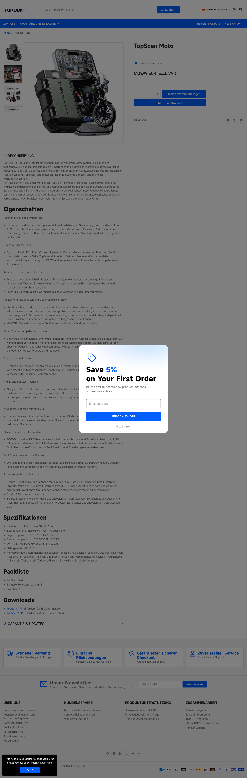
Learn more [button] (46, 763)
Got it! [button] (30, 770)
